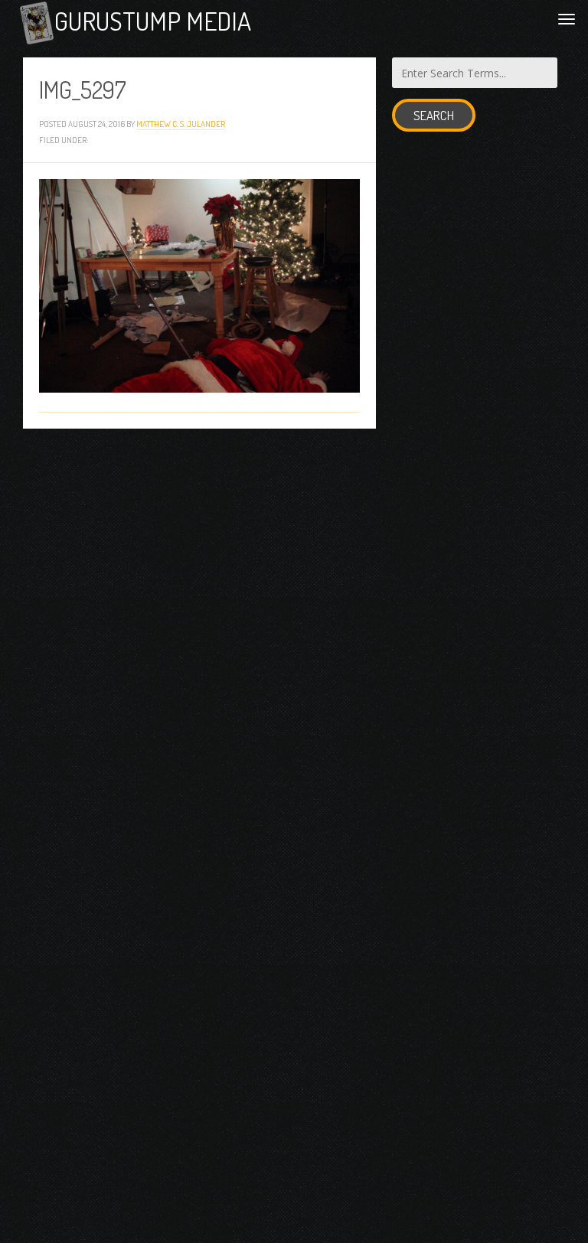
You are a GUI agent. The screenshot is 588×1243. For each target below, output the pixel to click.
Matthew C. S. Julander (180, 123)
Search (433, 115)
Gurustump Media (152, 21)
